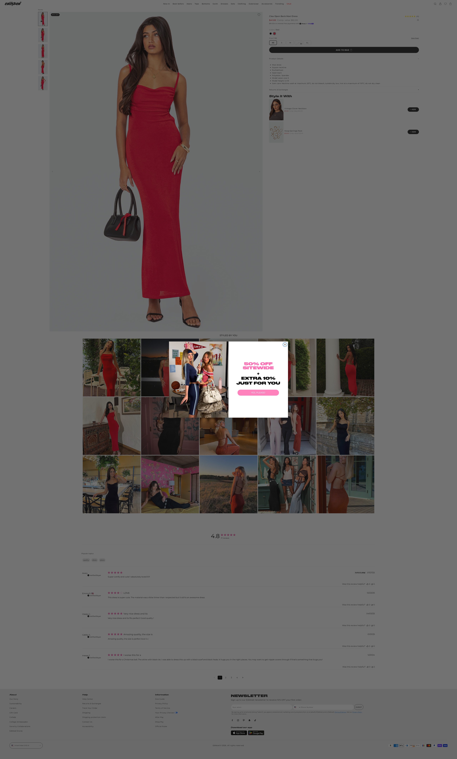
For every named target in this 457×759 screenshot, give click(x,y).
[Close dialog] (285, 344)
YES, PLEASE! (258, 392)
